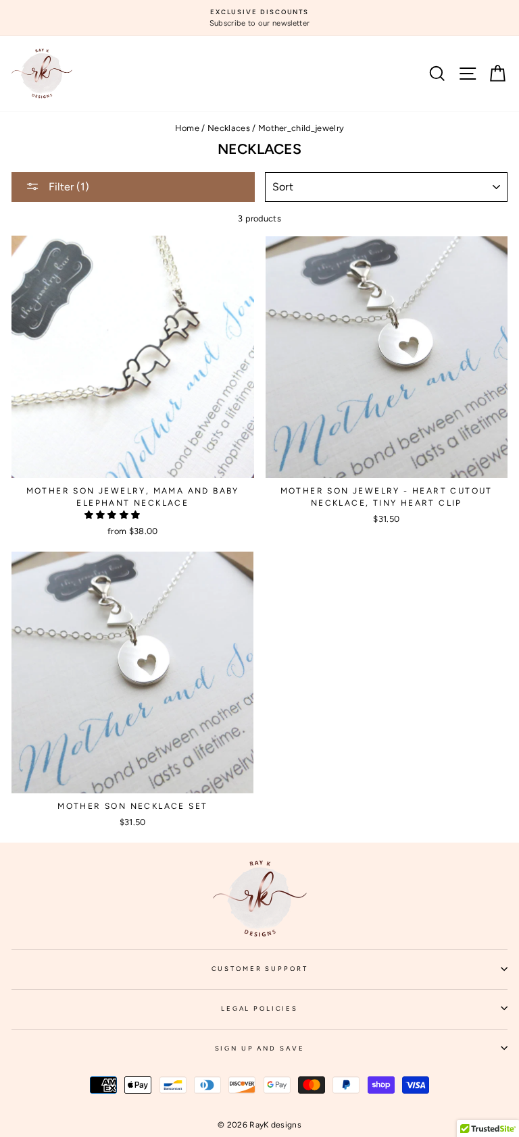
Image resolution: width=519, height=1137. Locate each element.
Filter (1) (67, 186)
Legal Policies (364, 1013)
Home (187, 128)
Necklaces (228, 128)
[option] (259, 18)
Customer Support (360, 973)
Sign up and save (361, 1053)
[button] (113, 515)
